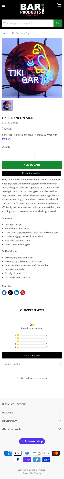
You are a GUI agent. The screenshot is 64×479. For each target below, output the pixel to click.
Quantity (6, 147)
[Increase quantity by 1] (30, 154)
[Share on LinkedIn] (16, 292)
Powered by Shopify (32, 473)
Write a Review (32, 355)
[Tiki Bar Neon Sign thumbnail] (7, 105)
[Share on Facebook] (4, 292)
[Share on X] (10, 292)
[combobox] (27, 23)
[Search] (57, 23)
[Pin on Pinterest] (22, 292)
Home (5, 33)
